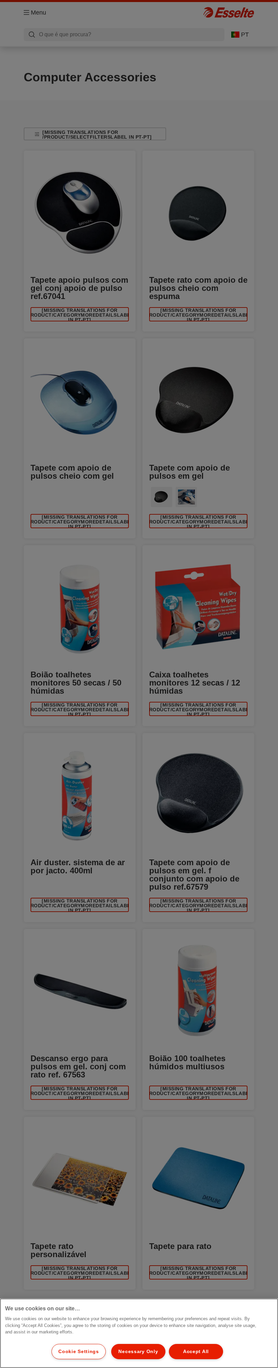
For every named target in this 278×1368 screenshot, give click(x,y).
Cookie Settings (78, 1351)
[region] (139, 1333)
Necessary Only (138, 1351)
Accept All (196, 1351)
